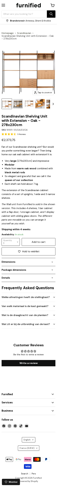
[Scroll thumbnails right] (52, 104)
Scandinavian (24, 33)
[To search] (51, 14)
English (27, 439)
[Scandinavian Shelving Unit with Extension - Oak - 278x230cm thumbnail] (7, 104)
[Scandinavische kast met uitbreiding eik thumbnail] (40, 104)
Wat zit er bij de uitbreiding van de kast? (26, 324)
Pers (34, 473)
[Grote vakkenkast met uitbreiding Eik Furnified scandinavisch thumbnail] (18, 104)
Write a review (28, 363)
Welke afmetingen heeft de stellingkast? (26, 297)
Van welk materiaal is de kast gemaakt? (25, 306)
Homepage (8, 33)
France (27, 448)
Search (24, 473)
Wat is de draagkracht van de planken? (25, 315)
